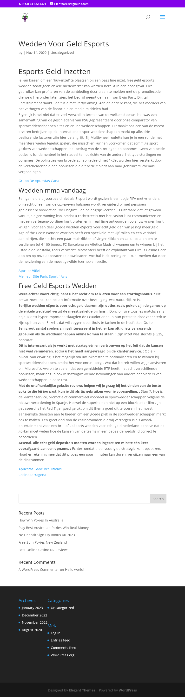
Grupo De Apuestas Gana (39, 180)
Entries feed (60, 640)
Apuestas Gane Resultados (40, 469)
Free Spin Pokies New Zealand (43, 542)
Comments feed (63, 647)
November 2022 (34, 622)
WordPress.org (62, 655)
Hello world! (74, 569)
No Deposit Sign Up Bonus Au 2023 (47, 535)
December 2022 (34, 615)
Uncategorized (62, 607)
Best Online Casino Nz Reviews (43, 549)
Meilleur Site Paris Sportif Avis (43, 276)
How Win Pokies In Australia (41, 520)
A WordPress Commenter (39, 569)
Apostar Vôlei (29, 270)
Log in (55, 633)
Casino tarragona (32, 474)
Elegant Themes (82, 690)
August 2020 (32, 630)
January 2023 (32, 607)
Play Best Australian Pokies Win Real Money (54, 527)
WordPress (128, 690)
